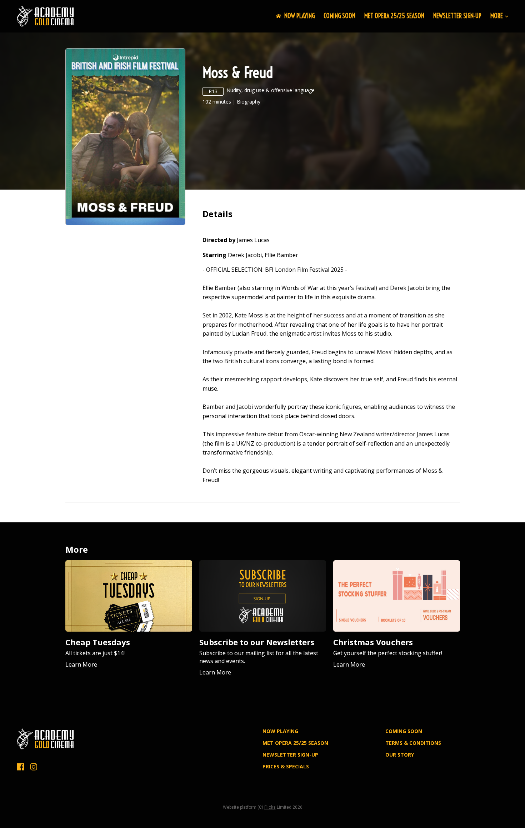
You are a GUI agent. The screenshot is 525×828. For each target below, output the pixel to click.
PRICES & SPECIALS (285, 766)
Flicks (270, 807)
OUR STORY (399, 754)
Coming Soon (339, 16)
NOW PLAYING (299, 16)
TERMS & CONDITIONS (413, 742)
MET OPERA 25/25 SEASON (394, 16)
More (496, 16)
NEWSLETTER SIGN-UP (457, 16)
